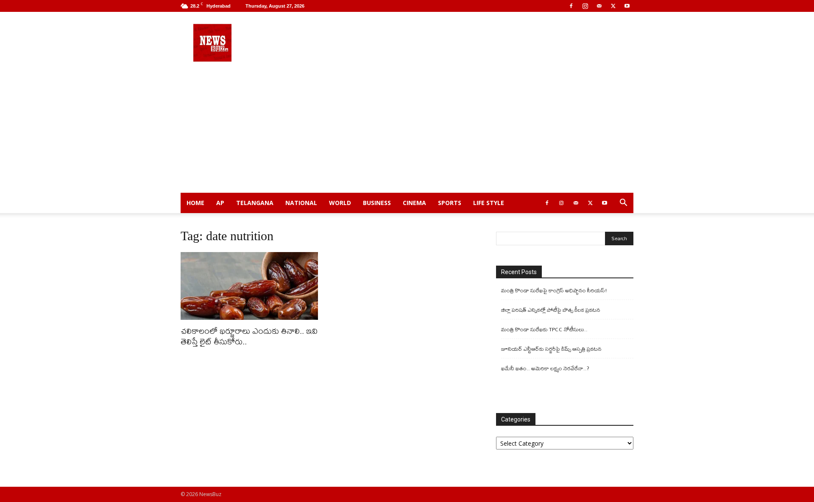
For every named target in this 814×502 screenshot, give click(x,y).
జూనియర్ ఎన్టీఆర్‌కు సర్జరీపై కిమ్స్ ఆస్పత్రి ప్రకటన (551, 348)
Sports (449, 203)
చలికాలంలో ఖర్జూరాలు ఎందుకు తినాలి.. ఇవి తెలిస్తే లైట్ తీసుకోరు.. (249, 335)
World (340, 203)
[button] (623, 204)
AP (220, 203)
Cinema (414, 203)
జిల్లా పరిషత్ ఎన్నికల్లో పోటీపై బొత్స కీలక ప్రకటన (550, 309)
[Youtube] (627, 6)
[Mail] (599, 6)
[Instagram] (585, 6)
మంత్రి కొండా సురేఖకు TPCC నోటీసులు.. (544, 329)
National (301, 203)
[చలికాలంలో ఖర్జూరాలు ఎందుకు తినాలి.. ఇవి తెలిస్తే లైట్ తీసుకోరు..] (249, 286)
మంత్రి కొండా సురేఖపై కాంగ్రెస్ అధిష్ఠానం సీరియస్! (554, 290)
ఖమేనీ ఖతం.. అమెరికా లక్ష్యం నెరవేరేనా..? (545, 368)
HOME (195, 203)
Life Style (488, 203)
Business (377, 203)
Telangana (254, 203)
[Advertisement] (407, 129)
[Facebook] (571, 6)
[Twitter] (613, 6)
